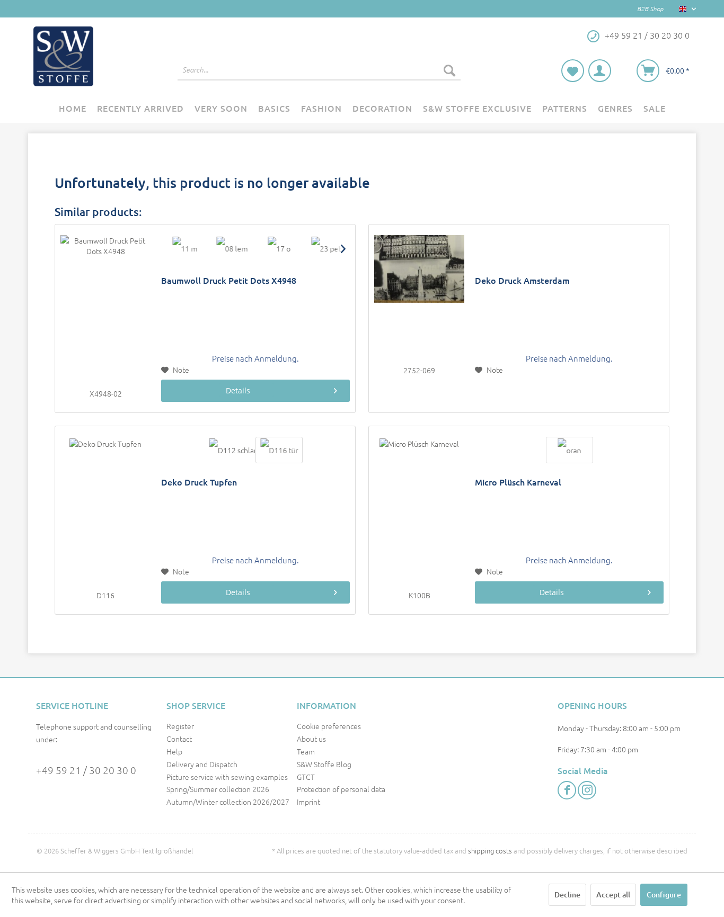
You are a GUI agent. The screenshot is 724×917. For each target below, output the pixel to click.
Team (306, 751)
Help (174, 751)
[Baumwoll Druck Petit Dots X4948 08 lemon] (231, 248)
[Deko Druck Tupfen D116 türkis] (279, 450)
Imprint (308, 801)
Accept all (613, 894)
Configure (664, 894)
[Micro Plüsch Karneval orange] (569, 450)
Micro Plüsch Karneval (518, 482)
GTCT (306, 776)
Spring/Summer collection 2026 (217, 789)
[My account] (599, 70)
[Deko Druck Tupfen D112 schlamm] (231, 450)
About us (311, 738)
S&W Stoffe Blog (324, 764)
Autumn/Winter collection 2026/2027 (227, 801)
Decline (567, 894)
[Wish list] (572, 70)
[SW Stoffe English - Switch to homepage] (63, 56)
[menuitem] (319, 69)
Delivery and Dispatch (201, 764)
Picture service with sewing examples (227, 776)
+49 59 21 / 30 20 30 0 (86, 769)
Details (238, 390)
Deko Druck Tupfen (199, 482)
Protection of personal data (341, 789)
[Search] (449, 69)
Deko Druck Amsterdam (522, 280)
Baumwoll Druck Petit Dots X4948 (228, 280)
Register (180, 726)
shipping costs (490, 851)
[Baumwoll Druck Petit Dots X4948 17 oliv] (279, 248)
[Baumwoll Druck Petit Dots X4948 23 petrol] (326, 248)
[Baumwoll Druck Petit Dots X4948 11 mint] (184, 248)
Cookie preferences (329, 726)
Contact (179, 738)
